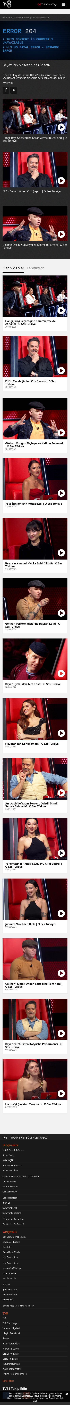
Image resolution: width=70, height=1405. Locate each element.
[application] (35, 702)
